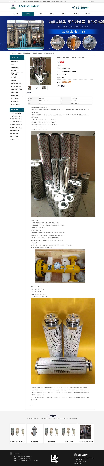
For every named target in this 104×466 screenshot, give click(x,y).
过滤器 (12, 64)
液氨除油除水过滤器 (16, 83)
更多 (23, 109)
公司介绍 (52, 13)
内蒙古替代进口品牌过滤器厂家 (17, 121)
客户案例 (76, 13)
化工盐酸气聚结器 (15, 104)
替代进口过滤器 (26, 53)
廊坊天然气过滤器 (14, 136)
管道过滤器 (13, 77)
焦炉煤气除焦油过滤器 (16, 89)
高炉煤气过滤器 (14, 98)
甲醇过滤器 (13, 80)
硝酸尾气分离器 (14, 92)
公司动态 (64, 13)
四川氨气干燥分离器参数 (15, 116)
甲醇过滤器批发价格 (14, 139)
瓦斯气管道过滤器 (14, 133)
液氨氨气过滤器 (14, 67)
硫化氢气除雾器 (17, 441)
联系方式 (88, 13)
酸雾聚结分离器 (14, 95)
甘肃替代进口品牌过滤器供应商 (17, 127)
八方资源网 (21, 460)
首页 (15, 53)
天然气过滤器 (14, 74)
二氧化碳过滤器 (14, 61)
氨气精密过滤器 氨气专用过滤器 (69, 441)
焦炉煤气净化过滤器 (51, 441)
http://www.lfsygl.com (32, 405)
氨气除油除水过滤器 (16, 86)
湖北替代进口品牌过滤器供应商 (17, 124)
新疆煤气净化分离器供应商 (16, 118)
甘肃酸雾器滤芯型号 (14, 130)
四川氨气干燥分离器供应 (15, 113)
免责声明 (26, 460)
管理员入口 (31, 460)
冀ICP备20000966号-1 (27, 456)
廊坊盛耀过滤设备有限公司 (19, 458)
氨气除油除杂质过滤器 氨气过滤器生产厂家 (87, 441)
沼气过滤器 (13, 71)
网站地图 (36, 460)
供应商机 (27, 13)
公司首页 (15, 13)
